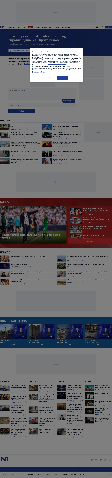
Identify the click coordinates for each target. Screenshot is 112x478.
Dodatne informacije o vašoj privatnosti (57, 64)
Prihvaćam (62, 78)
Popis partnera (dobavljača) (38, 72)
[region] (56, 65)
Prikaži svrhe (50, 78)
